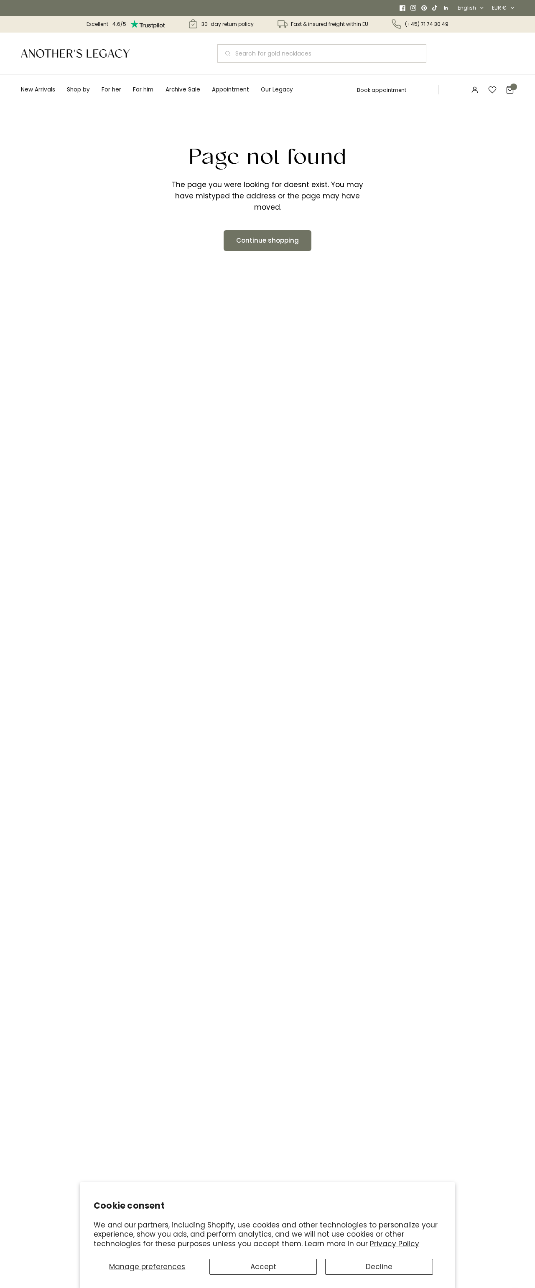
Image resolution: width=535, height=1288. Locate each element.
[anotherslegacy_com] (75, 53)
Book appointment (381, 90)
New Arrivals (38, 90)
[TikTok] (435, 8)
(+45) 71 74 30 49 (426, 24)
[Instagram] (413, 8)
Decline (379, 1267)
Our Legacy (277, 90)
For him (143, 90)
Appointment (230, 90)
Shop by (78, 90)
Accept (263, 1267)
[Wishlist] (492, 90)
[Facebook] (402, 8)
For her (111, 90)
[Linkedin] (446, 8)
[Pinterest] (424, 8)
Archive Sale (183, 90)
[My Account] (475, 90)
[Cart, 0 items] (510, 90)
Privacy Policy (394, 1244)
